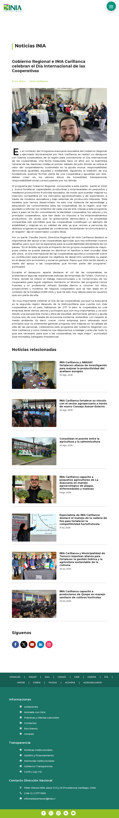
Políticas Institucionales (38, 749)
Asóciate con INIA (34, 712)
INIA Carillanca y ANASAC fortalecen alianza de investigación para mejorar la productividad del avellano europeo (83, 367)
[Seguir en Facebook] (15, 644)
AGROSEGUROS (92, 682)
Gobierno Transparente (38, 766)
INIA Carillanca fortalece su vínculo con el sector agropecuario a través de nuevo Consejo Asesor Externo (83, 403)
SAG (47, 677)
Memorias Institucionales (39, 760)
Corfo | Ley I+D (33, 771)
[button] (111, 6)
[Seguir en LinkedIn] (40, 644)
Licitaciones (31, 706)
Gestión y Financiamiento (39, 755)
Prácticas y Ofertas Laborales (41, 717)
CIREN (36, 682)
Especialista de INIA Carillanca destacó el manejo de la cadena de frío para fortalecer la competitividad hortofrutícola (83, 520)
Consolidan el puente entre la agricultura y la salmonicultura (80, 440)
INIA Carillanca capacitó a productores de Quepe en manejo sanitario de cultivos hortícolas (82, 594)
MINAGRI (15, 677)
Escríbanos (31, 728)
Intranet (29, 733)
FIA (106, 677)
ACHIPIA (70, 682)
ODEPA (92, 677)
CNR (76, 677)
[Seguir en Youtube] (32, 644)
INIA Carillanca (39, 81)
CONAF (62, 677)
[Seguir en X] (23, 644)
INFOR (21, 682)
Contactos (30, 723)
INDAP (33, 677)
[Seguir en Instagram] (49, 644)
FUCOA (53, 682)
